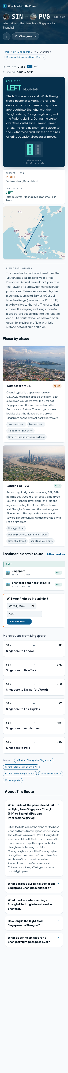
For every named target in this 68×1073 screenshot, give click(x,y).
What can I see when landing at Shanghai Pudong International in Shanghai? (30, 904)
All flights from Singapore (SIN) (21, 766)
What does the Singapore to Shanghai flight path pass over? (29, 939)
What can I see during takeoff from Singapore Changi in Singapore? (31, 885)
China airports (12, 780)
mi (29, 67)
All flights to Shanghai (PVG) (20, 773)
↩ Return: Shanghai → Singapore (33, 760)
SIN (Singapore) (21, 51)
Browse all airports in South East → (25, 57)
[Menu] (63, 6)
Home (6, 51)
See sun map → (19, 621)
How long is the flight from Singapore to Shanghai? (25, 923)
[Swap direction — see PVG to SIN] (6, 36)
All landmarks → (56, 554)
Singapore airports (50, 773)
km (35, 67)
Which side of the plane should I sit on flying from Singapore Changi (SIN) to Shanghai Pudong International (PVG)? (31, 811)
